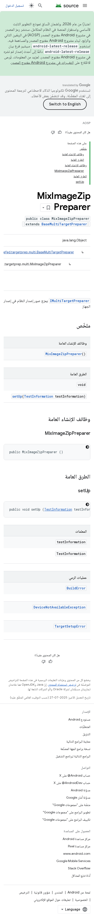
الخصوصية (81, 900)
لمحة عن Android (79, 892)
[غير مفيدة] (53, 132)
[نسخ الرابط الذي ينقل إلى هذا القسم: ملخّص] (71, 326)
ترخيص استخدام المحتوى (62, 685)
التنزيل (86, 734)
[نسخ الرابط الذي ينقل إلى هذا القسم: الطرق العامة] (60, 477)
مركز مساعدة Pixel (79, 846)
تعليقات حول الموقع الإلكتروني (52, 900)
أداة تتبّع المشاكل (80, 876)
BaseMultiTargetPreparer (64, 224)
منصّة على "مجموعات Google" (71, 805)
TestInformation (38, 396)
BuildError (76, 588)
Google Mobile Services (73, 861)
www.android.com (76, 853)
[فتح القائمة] (84, 5)
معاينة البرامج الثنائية (78, 741)
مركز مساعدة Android (76, 839)
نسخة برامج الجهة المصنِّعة (75, 749)
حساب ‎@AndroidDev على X (72, 783)
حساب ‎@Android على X (74, 775)
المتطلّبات (84, 727)
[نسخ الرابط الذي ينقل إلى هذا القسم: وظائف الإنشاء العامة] (43, 419)
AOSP (86, 123)
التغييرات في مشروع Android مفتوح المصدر (42, 62)
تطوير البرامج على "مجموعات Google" (66, 812)
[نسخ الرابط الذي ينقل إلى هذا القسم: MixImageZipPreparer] (40, 433)
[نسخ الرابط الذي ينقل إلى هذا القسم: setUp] (73, 491)
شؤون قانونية (42, 892)
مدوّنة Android (80, 790)
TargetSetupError (70, 626)
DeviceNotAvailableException (60, 607)
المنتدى (59, 892)
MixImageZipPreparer (63, 354)
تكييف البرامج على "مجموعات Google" (66, 819)
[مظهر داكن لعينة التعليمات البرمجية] (87, 447)
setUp (17, 396)
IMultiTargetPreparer (69, 301)
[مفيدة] (59, 132)
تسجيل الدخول (14, 5)
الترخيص (24, 892)
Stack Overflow (79, 868)
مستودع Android (79, 719)
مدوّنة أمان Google (78, 797)
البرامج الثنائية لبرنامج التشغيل (73, 756)
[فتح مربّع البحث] (40, 5)
